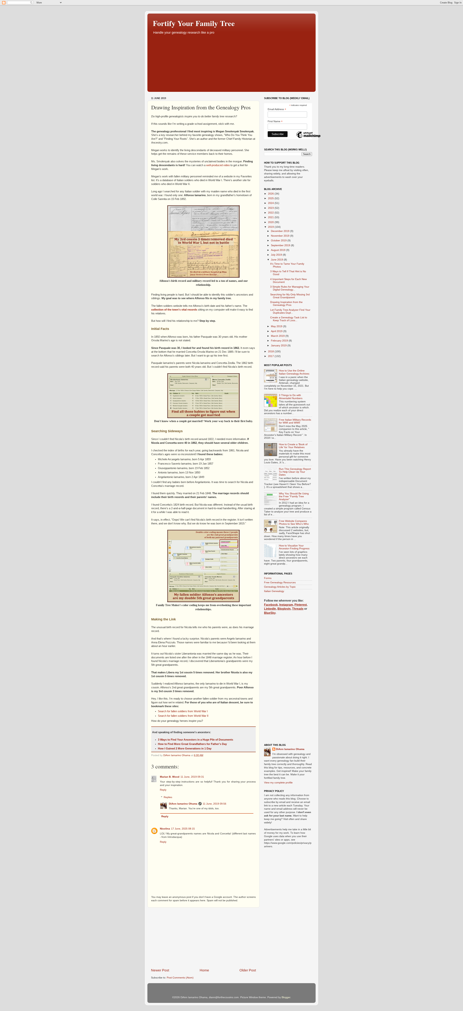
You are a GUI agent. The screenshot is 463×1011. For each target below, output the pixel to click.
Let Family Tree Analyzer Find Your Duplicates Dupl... (290, 311)
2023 (271, 208)
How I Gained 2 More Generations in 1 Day (184, 748)
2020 (271, 222)
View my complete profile (278, 782)
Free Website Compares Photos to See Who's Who (294, 522)
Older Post (247, 970)
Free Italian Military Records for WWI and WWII (295, 421)
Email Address (277, 109)
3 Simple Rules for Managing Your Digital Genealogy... (289, 288)
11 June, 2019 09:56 (214, 803)
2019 (271, 227)
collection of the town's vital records (174, 309)
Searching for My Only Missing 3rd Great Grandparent (290, 296)
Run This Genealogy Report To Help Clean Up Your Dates (295, 472)
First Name (275, 121)
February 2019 (280, 340)
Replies (168, 797)
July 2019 (277, 254)
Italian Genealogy (274, 591)
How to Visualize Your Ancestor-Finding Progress (294, 547)
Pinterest (300, 604)
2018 (271, 351)
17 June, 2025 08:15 (183, 828)
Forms (267, 578)
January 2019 (279, 345)
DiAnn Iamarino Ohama (183, 803)
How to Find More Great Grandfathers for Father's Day (192, 744)
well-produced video (218, 165)
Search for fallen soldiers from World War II (183, 715)
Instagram (286, 604)
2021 (271, 217)
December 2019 (280, 231)
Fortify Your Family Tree (194, 23)
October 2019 (279, 240)
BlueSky (269, 612)
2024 (271, 203)
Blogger (286, 997)
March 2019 (278, 336)
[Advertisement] (231, 62)
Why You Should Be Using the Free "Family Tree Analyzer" (294, 496)
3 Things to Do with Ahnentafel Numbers (290, 396)
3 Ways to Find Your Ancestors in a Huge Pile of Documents (195, 739)
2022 (271, 212)
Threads (297, 608)
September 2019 (281, 245)
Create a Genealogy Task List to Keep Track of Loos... (288, 319)
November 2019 (280, 235)
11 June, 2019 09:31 (192, 776)
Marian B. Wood (169, 776)
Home (204, 970)
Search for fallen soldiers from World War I (183, 711)
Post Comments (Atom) (180, 977)
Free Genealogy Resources (280, 582)
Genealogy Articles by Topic (280, 586)
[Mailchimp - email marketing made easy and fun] (308, 137)
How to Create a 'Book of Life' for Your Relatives (293, 446)
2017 (271, 356)
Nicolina (165, 828)
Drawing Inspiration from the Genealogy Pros (286, 303)
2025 (271, 198)
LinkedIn (270, 608)
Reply (163, 789)
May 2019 (277, 326)
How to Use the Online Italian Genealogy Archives (294, 372)
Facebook (271, 604)
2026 (271, 193)
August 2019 (278, 250)
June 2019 (277, 259)
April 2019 (277, 331)
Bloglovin (284, 608)
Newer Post (160, 970)
